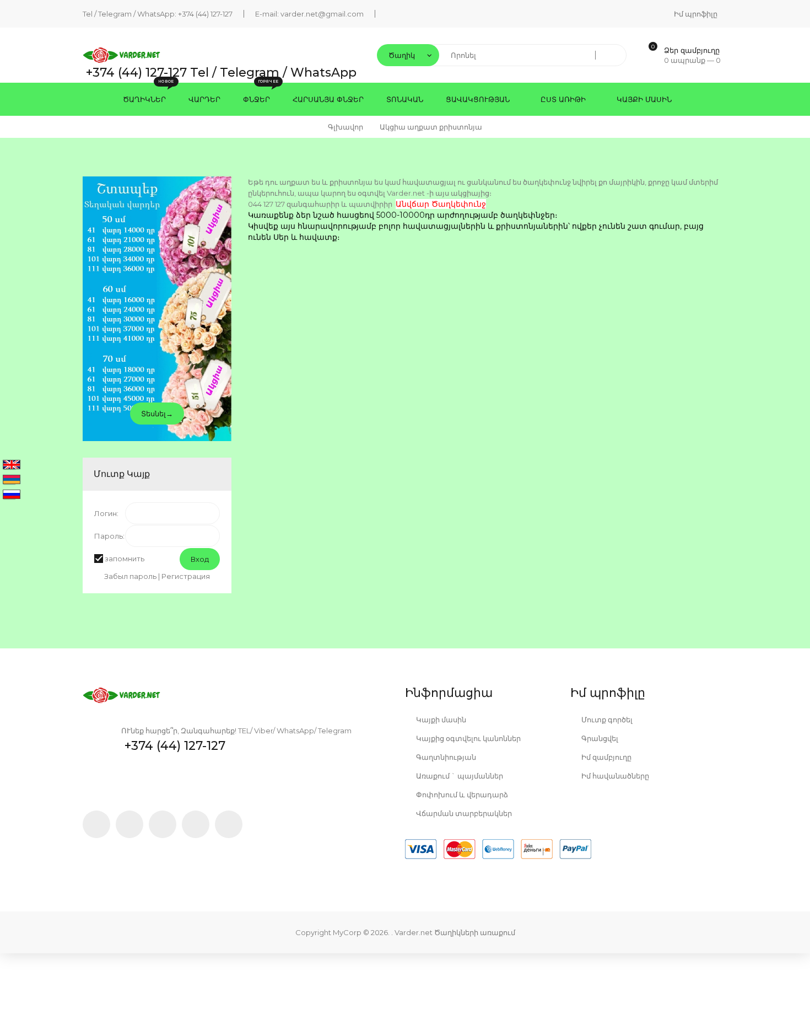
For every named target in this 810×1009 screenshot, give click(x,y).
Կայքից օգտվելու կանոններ (467, 738)
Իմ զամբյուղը (605, 757)
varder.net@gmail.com (322, 13)
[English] (11, 465)
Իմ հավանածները (614, 775)
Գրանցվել (599, 738)
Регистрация (185, 576)
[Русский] (11, 495)
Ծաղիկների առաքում (474, 932)
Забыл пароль (130, 576)
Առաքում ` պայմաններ (458, 775)
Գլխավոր (345, 126)
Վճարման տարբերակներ (463, 813)
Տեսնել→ (157, 413)
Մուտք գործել (606, 719)
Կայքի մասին (440, 719)
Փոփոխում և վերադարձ (461, 794)
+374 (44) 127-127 (205, 13)
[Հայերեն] (11, 480)
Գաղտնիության (445, 757)
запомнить (124, 558)
